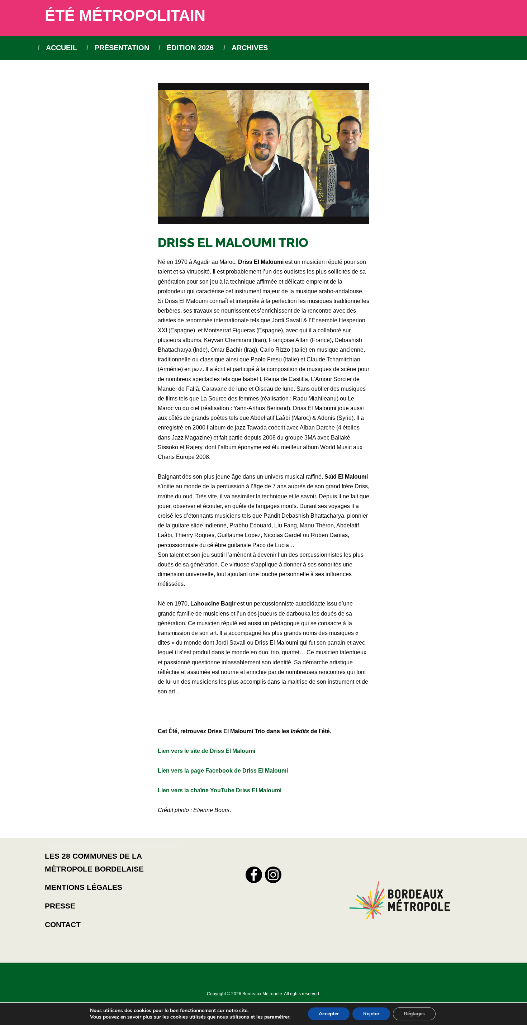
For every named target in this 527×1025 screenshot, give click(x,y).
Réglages (414, 1013)
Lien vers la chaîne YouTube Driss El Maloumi (219, 790)
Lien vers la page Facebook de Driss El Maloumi (223, 771)
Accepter (329, 1013)
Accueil (61, 48)
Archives (250, 48)
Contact (63, 924)
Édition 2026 (190, 48)
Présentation (122, 48)
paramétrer (276, 1017)
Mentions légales (83, 887)
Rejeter (371, 1013)
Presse (60, 906)
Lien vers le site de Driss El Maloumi (206, 751)
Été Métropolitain (125, 15)
